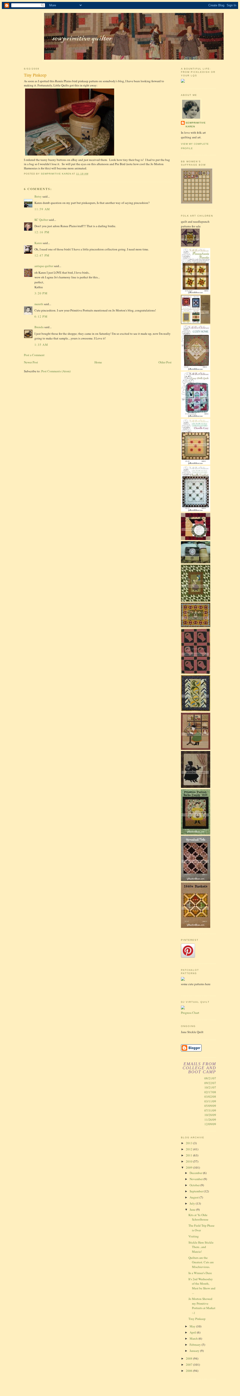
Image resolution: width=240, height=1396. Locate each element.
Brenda (39, 327)
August (194, 1197)
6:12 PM (41, 316)
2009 (189, 1167)
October (195, 1185)
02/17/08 (210, 1092)
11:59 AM (42, 209)
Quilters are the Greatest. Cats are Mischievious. (201, 1262)
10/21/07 (210, 1087)
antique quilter (43, 266)
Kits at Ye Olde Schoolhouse (198, 1217)
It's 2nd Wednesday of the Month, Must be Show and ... (201, 1286)
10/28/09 (210, 1115)
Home (98, 362)
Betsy (38, 196)
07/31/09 (210, 1110)
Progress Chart (190, 1013)
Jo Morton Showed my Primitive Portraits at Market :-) (201, 1306)
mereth (38, 304)
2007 (189, 1364)
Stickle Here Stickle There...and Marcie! (201, 1247)
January (195, 1351)
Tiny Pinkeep (197, 1319)
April (193, 1332)
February (196, 1344)
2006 (189, 1371)
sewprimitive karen (196, 124)
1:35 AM (41, 344)
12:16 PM (41, 232)
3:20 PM (41, 293)
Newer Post (31, 362)
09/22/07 (210, 1083)
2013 (189, 1143)
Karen (38, 243)
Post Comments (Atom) (56, 371)
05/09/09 (210, 1106)
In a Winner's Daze (200, 1273)
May (193, 1326)
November (196, 1179)
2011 (189, 1155)
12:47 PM (41, 255)
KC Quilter (41, 220)
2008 (189, 1358)
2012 (189, 1149)
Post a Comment (34, 355)
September (197, 1191)
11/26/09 (210, 1119)
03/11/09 (210, 1101)
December (196, 1173)
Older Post (165, 362)
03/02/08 (210, 1096)
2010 (189, 1161)
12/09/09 (210, 1124)
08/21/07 (210, 1078)
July (193, 1203)
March (194, 1338)
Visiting (193, 1236)
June (193, 1209)
